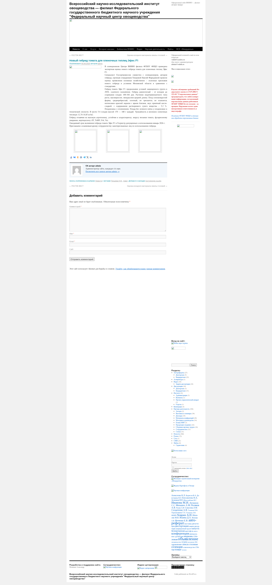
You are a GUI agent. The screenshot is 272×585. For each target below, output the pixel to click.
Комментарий (75, 206)
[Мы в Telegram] (172, 76)
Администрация (181, 395)
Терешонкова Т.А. (178, 512)
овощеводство (176, 542)
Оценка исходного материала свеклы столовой (147, 55)
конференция (180, 533)
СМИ (176, 440)
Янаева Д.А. (185, 517)
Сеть (175, 438)
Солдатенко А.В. (179, 509)
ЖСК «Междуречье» (185, 49)
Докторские (180, 375)
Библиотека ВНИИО (125, 49)
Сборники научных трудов (185, 427)
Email (72, 241)
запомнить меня (180, 468)
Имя (71, 233)
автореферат (183, 521)
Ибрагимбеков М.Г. (190, 500)
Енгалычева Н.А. (190, 497)
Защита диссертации (183, 384)
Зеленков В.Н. (177, 500)
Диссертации (178, 386)
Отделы (178, 404)
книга (195, 531)
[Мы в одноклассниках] (172, 82)
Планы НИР (180, 422)
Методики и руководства (185, 420)
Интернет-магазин (106, 49)
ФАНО (174, 515)
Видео (139, 49)
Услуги (93, 49)
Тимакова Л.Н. (191, 513)
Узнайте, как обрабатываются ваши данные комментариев (140, 268)
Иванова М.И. (180, 502)
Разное (176, 436)
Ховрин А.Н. (184, 515)
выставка (188, 523)
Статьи (178, 431)
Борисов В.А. (191, 495)
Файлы (170, 49)
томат (125, 181)
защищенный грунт (183, 528)
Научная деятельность (155, 49)
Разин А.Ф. (180, 507)
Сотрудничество (181, 429)
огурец (184, 541)
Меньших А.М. (183, 505)
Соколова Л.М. (191, 507)
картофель (189, 531)
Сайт (71, 249)
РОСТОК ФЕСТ (76, 55)
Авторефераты (179, 372)
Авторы (178, 411)
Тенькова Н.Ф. (116, 181)
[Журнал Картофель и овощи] (182, 485)
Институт (177, 393)
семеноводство (189, 547)
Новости (76, 49)
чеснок (184, 550)
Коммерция (178, 406)
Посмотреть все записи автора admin (102, 171)
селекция (177, 547)
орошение (191, 542)
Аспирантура (178, 379)
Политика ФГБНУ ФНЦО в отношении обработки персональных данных (185, 117)
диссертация (182, 526)
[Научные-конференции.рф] (180, 490)
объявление (188, 538)
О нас (84, 49)
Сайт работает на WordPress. (185, 574)
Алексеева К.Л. (178, 495)
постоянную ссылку (153, 181)
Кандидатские (181, 377)
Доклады (179, 416)
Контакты (179, 397)
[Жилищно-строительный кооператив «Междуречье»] (185, 481)
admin (100, 63)
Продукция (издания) (183, 425)
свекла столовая (190, 544)
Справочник (180, 445)
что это (189, 468)
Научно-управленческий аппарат (187, 400)
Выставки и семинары (183, 413)
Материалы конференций (185, 418)
